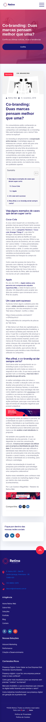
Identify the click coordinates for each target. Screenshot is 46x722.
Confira (23, 47)
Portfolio (5, 615)
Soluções (5, 611)
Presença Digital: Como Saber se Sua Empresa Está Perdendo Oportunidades (22, 668)
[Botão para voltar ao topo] (40, 550)
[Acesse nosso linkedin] (12, 535)
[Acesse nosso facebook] (7, 535)
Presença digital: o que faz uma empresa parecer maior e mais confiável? (21, 674)
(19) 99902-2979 (12, 583)
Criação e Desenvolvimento (12, 652)
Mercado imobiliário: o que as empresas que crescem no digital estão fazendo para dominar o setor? (22, 687)
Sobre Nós (6, 607)
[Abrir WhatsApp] (40, 716)
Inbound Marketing (9, 644)
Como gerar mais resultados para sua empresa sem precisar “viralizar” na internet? (22, 681)
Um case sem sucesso (17, 196)
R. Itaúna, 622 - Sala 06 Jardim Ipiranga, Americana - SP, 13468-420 (18, 574)
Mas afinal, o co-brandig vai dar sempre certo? (23, 202)
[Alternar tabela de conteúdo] (35, 173)
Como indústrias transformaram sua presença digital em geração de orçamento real (22, 693)
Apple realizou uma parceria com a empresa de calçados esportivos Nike (20, 285)
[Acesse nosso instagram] (18, 535)
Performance (7, 648)
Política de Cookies (23, 717)
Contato (5, 623)
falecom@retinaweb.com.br (16, 589)
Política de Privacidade (23, 714)
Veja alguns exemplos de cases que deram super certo (22, 180)
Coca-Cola (16, 186)
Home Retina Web (9, 604)
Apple (14, 191)
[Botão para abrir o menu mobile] (41, 5)
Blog (4, 619)
